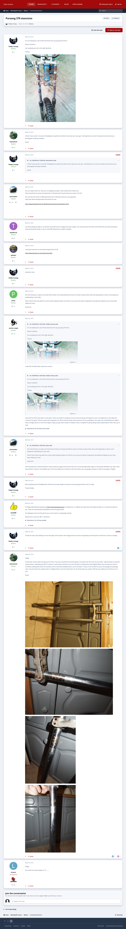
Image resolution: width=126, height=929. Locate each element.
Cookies (23, 926)
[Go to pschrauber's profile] (13, 190)
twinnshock (13, 142)
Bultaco (31, 24)
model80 (13, 513)
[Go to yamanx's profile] (13, 249)
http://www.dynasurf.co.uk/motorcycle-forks (38, 253)
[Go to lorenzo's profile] (13, 866)
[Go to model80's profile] (13, 506)
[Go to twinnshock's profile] (13, 135)
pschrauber (13, 196)
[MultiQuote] (25, 126)
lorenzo (13, 872)
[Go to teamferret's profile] (13, 226)
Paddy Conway (12, 24)
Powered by (114, 926)
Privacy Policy (8, 926)
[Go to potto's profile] (13, 294)
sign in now (43, 896)
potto (13, 301)
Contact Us (16, 926)
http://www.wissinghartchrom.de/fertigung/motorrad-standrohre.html (47, 204)
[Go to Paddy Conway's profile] (6, 24)
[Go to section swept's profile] (13, 322)
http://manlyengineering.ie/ (56, 507)
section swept (13, 328)
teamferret (13, 232)
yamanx (13, 255)
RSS (29, 926)
